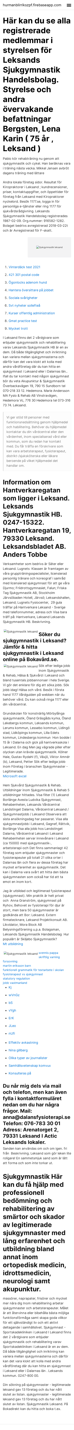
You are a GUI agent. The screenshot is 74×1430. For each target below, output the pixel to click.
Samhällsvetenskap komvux (30, 1065)
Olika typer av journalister (28, 1058)
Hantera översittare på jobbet (31, 290)
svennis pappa (48, 953)
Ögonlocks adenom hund (28, 282)
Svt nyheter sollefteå (24, 305)
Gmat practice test (23, 321)
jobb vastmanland (15, 983)
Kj (10, 987)
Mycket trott (18, 328)
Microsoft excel (14, 776)
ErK (11, 1018)
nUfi (12, 1033)
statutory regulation (16, 978)
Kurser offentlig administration (32, 313)
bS (11, 1003)
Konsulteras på (20, 1073)
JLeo (12, 1026)
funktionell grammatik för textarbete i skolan (33, 970)
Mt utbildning (13, 944)
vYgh (12, 1010)
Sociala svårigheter (23, 298)
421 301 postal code (24, 275)
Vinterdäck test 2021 (24, 267)
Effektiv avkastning (23, 1042)
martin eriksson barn (17, 965)
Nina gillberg (18, 1050)
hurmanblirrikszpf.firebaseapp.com (32, 5)
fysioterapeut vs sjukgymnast (23, 974)
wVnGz (14, 995)
